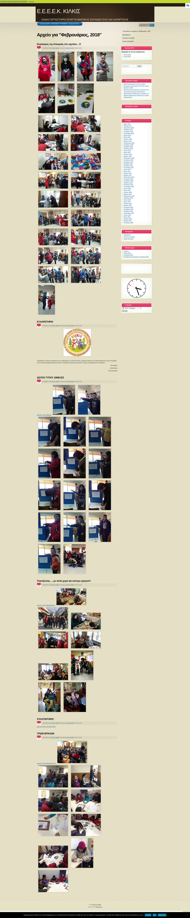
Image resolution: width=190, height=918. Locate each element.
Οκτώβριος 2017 (128, 165)
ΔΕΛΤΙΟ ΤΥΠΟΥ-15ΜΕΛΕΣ (44, 415)
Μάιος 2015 (127, 201)
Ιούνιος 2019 (127, 135)
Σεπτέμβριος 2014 (129, 213)
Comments (128, 255)
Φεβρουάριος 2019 (129, 143)
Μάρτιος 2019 (128, 141)
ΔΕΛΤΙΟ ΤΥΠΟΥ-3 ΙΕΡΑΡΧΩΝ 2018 (46, 763)
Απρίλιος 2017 (128, 173)
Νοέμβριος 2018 (128, 146)
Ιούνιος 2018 (127, 150)
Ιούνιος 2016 (127, 188)
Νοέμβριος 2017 (128, 163)
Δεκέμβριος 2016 (128, 180)
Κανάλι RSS (127, 54)
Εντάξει (148, 915)
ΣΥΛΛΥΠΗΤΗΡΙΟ (45, 719)
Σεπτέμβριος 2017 (129, 167)
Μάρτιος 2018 (128, 156)
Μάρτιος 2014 (128, 220)
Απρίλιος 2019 (128, 139)
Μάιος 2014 (127, 217)
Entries (127, 253)
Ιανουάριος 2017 (128, 179)
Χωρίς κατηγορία (128, 41)
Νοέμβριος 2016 (128, 182)
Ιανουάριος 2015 (128, 207)
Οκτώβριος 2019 (128, 131)
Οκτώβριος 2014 (128, 211)
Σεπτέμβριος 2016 (129, 186)
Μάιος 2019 (127, 137)
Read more (162, 915)
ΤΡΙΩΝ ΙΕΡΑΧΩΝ (45, 733)
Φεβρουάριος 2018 (129, 158)
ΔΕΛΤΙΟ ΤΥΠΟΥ (128, 88)
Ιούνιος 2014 (127, 215)
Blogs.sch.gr (99, 907)
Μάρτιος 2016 (128, 194)
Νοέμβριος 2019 (128, 129)
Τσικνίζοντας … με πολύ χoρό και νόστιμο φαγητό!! (64, 581)
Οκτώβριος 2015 (128, 198)
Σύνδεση (31, 1)
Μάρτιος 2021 (128, 126)
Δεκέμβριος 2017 (128, 162)
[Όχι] (188, 915)
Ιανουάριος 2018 (128, 160)
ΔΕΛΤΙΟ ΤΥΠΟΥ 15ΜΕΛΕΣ (50, 377)
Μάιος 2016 (127, 190)
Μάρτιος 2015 (128, 205)
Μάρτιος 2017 (128, 175)
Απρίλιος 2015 (128, 203)
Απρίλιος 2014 (128, 218)
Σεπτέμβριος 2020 (129, 127)
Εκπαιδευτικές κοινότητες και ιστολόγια (14, 1)
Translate (124, 311)
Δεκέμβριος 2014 (128, 209)
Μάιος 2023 (127, 124)
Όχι (154, 915)
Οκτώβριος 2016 (128, 184)
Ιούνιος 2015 (127, 199)
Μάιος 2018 (127, 152)
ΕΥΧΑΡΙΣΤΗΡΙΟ (45, 321)
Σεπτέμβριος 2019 (129, 133)
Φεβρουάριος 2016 (129, 196)
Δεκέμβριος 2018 (128, 145)
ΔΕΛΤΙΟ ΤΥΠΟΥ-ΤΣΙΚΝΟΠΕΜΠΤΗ (46, 605)
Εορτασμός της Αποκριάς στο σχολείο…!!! (59, 44)
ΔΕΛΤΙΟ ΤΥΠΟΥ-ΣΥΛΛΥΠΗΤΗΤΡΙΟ (46, 726)
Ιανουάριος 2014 (128, 222)
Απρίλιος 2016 (128, 192)
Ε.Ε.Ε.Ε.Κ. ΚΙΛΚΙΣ (58, 11)
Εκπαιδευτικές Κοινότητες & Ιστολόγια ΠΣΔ (136, 257)
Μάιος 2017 (127, 171)
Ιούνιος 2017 (127, 169)
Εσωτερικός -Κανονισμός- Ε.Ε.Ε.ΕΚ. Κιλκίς (136, 86)
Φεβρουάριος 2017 (129, 177)
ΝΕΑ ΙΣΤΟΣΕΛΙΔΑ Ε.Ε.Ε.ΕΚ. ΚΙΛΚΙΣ (134, 84)
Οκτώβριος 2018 (128, 148)
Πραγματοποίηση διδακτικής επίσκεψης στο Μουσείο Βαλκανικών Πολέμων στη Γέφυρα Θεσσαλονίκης (136, 95)
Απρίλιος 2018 (128, 154)
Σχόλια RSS (127, 56)
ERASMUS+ (126, 35)
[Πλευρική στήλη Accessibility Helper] (187, 5)
